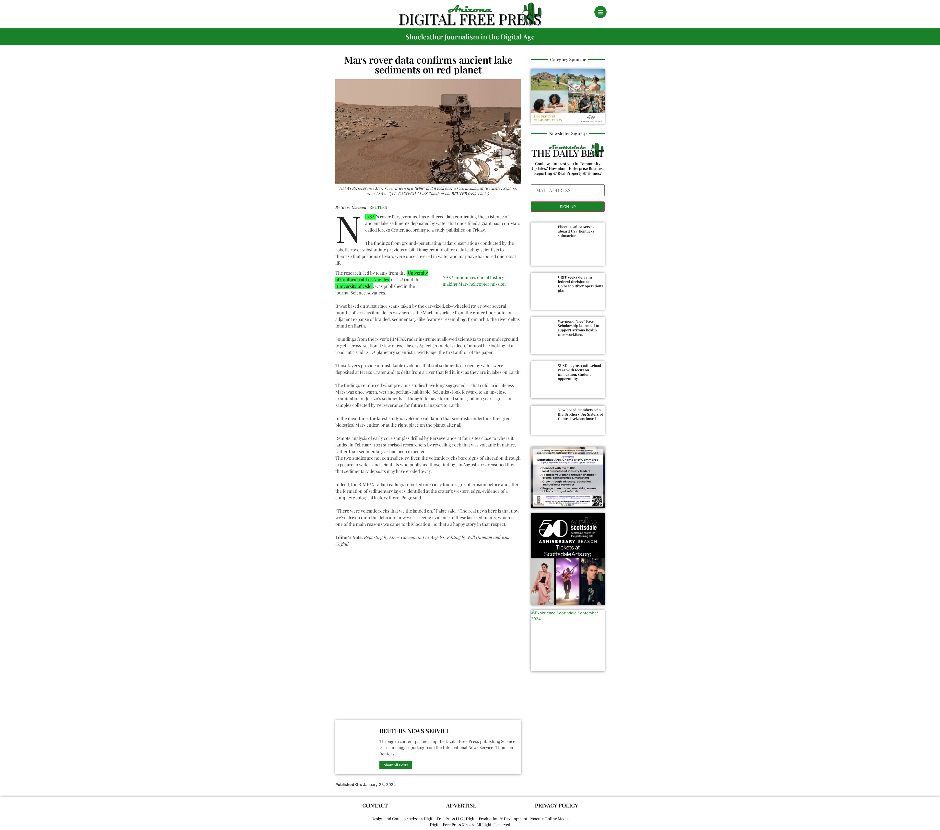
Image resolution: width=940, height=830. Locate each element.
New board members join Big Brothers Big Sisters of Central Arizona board (580, 414)
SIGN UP (568, 206)
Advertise (461, 805)
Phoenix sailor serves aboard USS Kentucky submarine (576, 231)
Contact (375, 805)
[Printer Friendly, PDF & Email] (337, 712)
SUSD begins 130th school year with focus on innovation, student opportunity (579, 372)
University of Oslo (354, 286)
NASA (370, 217)
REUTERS (378, 207)
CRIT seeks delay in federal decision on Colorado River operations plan (580, 284)
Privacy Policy (556, 805)
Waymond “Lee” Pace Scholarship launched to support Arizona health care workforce (578, 328)
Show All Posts (396, 764)
